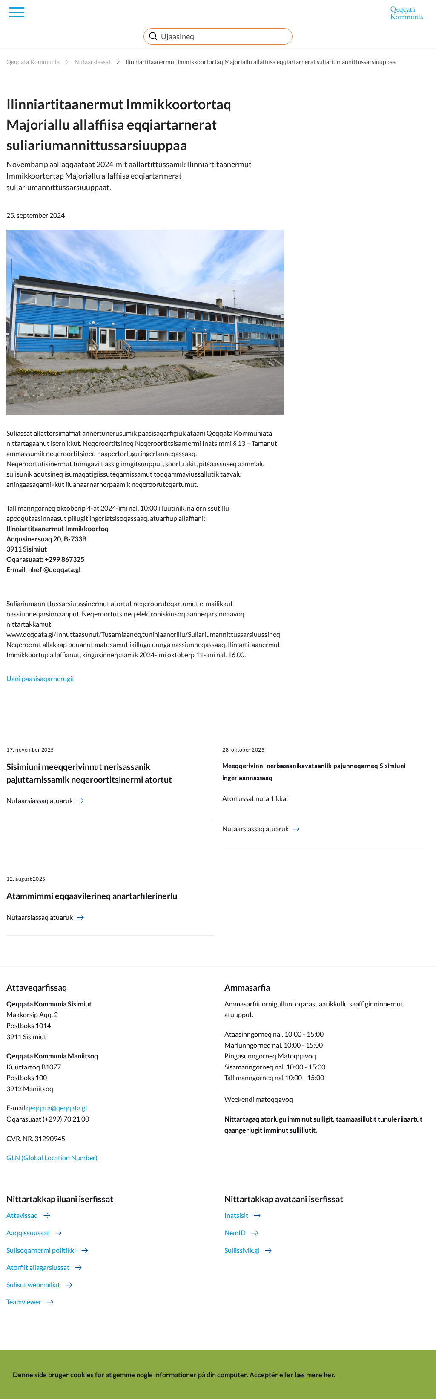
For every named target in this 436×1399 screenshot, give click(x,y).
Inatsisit (236, 1215)
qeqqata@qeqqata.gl (56, 1108)
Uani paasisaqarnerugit (40, 678)
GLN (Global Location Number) (52, 1157)
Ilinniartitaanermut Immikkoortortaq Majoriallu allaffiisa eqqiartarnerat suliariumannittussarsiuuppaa (261, 61)
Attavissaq (22, 1215)
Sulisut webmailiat (33, 1284)
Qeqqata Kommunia (33, 61)
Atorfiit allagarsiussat (37, 1267)
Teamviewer (23, 1302)
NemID (235, 1232)
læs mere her (314, 1374)
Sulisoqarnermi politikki (41, 1250)
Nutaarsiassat (93, 61)
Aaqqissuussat (27, 1232)
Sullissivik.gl (241, 1250)
